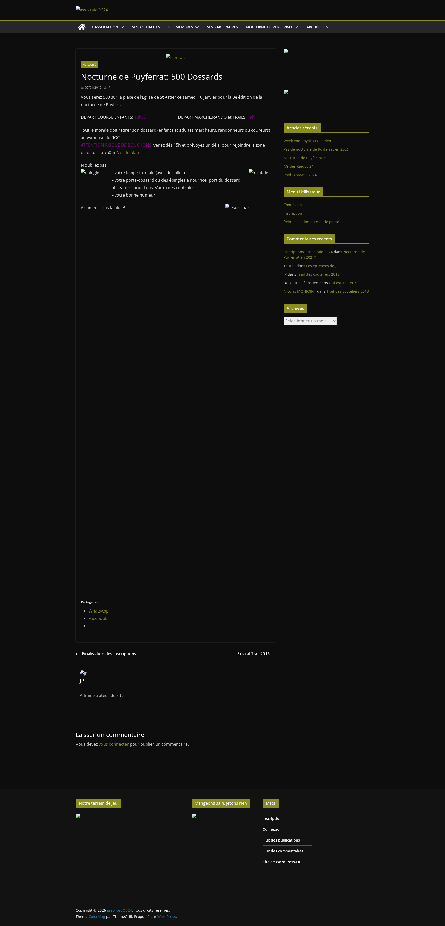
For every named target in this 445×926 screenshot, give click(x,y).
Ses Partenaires (222, 26)
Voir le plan (128, 152)
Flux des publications (281, 840)
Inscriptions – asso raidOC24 (308, 251)
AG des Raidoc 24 (298, 166)
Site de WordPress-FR (281, 861)
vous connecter (114, 744)
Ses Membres (180, 26)
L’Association (105, 26)
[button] (121, 27)
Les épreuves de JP (322, 265)
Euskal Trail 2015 (253, 654)
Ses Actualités (146, 26)
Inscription (293, 213)
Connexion (293, 204)
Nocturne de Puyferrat (269, 26)
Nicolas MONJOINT (300, 291)
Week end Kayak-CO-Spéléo (307, 140)
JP (109, 87)
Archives (315, 26)
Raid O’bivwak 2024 (300, 174)
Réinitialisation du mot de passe (311, 221)
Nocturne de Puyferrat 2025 (307, 157)
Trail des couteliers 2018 (318, 274)
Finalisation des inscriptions (109, 654)
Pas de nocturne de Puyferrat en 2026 (316, 149)
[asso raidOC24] (82, 27)
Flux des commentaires (283, 850)
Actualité (89, 64)
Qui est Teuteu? (342, 282)
